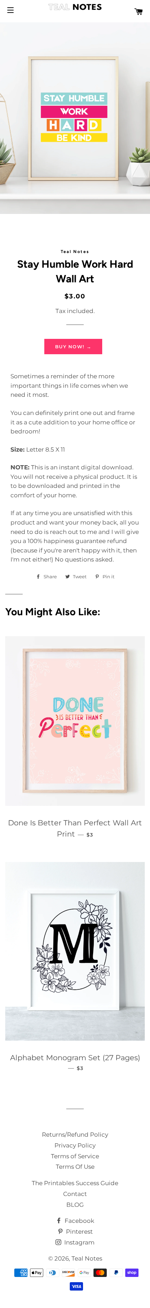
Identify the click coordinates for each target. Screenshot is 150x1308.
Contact (75, 1193)
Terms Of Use (75, 1166)
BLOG (75, 1204)
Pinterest (79, 1231)
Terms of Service (75, 1156)
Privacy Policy (75, 1145)
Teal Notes (87, 1258)
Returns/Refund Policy (75, 1134)
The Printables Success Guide (75, 1183)
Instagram (79, 1242)
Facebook (78, 1220)
